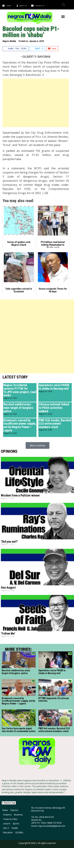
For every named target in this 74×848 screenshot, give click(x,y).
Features (7, 814)
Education (8, 832)
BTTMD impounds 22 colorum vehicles (53, 699)
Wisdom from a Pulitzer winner (20, 495)
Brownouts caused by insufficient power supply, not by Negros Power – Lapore (19, 425)
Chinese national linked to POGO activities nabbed (54, 407)
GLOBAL (19, 832)
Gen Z (6, 828)
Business (18, 814)
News (5, 810)
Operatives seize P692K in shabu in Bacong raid (54, 386)
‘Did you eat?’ (9, 541)
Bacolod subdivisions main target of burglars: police (18, 407)
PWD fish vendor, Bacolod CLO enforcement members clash (55, 423)
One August (8, 587)
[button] (63, 5)
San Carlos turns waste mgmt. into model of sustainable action (19, 729)
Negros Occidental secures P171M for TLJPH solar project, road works (19, 390)
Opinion (14, 810)
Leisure (6, 823)
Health (15, 828)
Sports (16, 823)
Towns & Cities (10, 819)
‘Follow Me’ (8, 633)
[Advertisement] (36, 103)
